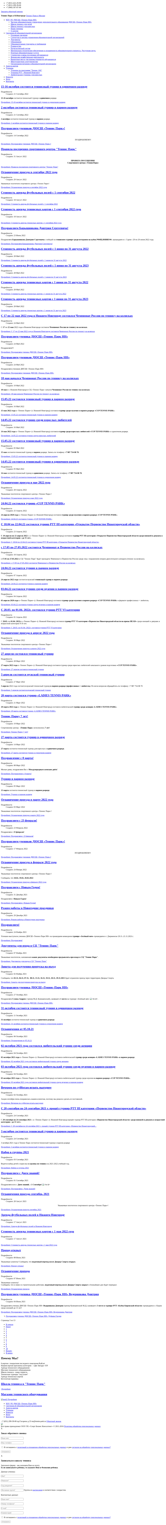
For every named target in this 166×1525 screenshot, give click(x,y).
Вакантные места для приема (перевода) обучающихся (33, 59)
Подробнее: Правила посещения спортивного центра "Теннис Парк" (29, 167)
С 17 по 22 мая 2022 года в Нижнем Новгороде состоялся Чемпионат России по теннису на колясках (67, 315)
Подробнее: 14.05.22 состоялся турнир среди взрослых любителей (28, 436)
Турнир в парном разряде (18, 778)
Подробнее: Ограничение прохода (15, 1289)
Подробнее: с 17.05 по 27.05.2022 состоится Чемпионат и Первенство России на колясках (38, 563)
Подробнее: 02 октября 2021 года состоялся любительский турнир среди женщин (35, 1061)
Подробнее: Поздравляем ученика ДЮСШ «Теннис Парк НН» (27, 352)
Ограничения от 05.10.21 (17, 1029)
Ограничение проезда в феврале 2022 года (29, 862)
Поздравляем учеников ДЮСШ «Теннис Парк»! (33, 128)
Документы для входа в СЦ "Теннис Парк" (29, 945)
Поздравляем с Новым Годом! (20, 887)
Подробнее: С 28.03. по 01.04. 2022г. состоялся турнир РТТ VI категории (31, 628)
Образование (16, 42)
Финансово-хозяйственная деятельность (27, 57)
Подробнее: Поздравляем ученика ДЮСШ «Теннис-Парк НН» (27, 1003)
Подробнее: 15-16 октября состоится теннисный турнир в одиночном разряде (33, 102)
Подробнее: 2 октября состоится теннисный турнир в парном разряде (30, 123)
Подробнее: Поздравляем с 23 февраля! (17, 836)
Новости (9, 77)
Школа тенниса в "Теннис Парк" (23, 1383)
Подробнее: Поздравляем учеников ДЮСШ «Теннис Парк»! (26, 144)
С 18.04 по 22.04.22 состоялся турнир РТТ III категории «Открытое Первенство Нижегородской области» (70, 524)
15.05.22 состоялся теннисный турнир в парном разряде (38, 399)
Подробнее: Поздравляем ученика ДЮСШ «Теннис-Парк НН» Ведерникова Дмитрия (36, 1312)
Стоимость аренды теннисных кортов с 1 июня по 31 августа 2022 (44, 282)
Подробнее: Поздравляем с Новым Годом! (18, 903)
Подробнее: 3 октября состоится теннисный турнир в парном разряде (30, 1147)
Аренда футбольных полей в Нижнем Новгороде (33, 1214)
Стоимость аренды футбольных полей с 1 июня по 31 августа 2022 (45, 248)
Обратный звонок (53, 1421)
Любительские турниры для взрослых (26, 75)
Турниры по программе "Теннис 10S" (26, 70)
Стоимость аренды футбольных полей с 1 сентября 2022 (38, 192)
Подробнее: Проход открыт (12, 1266)
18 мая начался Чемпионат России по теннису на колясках (40, 378)
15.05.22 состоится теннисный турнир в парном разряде (38, 440)
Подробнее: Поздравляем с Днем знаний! (18, 1189)
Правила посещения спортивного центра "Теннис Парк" (39, 149)
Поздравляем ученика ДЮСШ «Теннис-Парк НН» (34, 987)
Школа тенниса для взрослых (23, 26)
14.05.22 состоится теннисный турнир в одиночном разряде (40, 461)
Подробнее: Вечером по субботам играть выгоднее (22, 1103)
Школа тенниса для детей (21, 24)
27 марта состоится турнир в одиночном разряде (33, 737)
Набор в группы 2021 (15, 1152)
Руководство (16, 46)
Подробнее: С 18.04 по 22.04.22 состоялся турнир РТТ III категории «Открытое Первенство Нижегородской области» (50, 542)
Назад (8, 1327)
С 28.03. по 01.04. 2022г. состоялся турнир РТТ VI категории (40, 609)
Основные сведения (19, 35)
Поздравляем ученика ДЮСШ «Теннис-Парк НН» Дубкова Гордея (33, 1316)
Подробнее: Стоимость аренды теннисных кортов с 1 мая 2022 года (29, 1245)
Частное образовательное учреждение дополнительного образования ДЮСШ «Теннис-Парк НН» (51, 22)
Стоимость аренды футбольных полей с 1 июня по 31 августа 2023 (45, 265)
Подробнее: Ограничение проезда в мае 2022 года (22, 498)
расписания (37, 1490)
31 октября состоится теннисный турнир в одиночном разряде (42, 1008)
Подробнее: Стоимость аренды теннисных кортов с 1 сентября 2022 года (31, 223)
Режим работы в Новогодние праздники (27, 908)
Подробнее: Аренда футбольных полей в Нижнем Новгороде (26, 1226)
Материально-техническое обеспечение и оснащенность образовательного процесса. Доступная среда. (53, 51)
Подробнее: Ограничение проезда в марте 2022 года (22, 815)
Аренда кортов (12, 66)
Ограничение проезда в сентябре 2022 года (29, 172)
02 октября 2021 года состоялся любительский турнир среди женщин (46, 1045)
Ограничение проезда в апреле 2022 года (28, 632)
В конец (9, 1353)
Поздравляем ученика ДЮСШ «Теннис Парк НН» (34, 336)
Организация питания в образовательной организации (33, 64)
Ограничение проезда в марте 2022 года (27, 799)
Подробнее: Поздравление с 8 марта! (16, 774)
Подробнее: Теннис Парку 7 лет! (14, 732)
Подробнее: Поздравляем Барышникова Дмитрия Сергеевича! (26, 244)
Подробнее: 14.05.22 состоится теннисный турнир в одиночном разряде (31, 477)
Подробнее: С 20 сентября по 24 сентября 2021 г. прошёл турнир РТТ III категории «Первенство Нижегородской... (48, 1126)
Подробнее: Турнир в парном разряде (16, 794)
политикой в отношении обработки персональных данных (41, 1447)
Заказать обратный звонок (12, 11)
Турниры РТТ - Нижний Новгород (25, 73)
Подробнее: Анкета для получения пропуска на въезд (23, 982)
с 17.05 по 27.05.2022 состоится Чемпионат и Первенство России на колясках (51, 547)
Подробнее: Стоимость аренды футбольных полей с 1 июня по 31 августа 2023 (34, 277)
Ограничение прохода (15, 1271)
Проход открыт (11, 1250)
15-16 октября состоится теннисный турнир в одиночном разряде (44, 86)
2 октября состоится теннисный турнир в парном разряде (39, 107)
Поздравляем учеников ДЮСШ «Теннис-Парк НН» (35, 357)
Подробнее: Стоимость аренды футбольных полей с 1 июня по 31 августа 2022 (34, 260)
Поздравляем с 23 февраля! (19, 820)
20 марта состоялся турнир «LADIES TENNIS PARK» (36, 695)
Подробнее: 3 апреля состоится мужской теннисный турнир (26, 690)
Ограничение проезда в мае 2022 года (25, 482)
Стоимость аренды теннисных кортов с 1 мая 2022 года (37, 1231)
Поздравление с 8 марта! (17, 758)
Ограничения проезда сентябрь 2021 (25, 1194)
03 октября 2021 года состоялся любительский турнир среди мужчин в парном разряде (58, 1066)
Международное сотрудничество (24, 62)
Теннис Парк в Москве (35, 16)
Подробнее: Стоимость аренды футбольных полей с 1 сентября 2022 (29, 204)
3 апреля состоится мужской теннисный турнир (33, 674)
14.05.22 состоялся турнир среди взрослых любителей (36, 420)
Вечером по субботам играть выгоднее (26, 1087)
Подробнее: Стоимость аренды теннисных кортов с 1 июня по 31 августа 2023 (33, 310)
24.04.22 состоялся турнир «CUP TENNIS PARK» (33, 503)
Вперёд (9, 1351)
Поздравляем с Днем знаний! (20, 1173)
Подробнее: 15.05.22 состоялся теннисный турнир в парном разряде (29, 415)
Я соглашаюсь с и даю (57, 1447)
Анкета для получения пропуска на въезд (28, 966)
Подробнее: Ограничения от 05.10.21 (16, 1040)
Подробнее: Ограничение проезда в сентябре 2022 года (24, 187)
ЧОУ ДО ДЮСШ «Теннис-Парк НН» (21, 20)
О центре (14, 31)
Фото (8, 79)
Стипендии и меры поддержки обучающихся (29, 55)
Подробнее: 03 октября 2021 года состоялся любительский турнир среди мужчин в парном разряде (42, 1082)
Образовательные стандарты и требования (28, 44)
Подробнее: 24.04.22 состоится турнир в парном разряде (24, 584)
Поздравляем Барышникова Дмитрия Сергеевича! (34, 228)
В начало (9, 1324)
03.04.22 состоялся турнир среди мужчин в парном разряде (39, 588)
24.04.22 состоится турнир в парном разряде (30, 568)
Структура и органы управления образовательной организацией (37, 37)
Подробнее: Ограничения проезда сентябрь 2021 (21, 1210)
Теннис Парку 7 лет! (14, 716)
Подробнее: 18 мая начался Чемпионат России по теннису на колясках (30, 394)
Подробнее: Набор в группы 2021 (15, 1168)
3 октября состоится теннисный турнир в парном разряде (39, 1131)
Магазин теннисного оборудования (24, 1394)
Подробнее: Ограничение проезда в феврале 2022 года (23, 882)
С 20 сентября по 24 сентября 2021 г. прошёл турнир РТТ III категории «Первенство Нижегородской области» (73, 1108)
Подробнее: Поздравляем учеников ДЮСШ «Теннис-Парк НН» (27, 373)
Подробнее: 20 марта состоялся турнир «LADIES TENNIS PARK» (28, 711)
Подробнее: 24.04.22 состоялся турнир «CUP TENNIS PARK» (26, 519)
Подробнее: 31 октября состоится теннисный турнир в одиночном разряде (32, 1024)
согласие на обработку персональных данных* (91, 1447)
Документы (15, 40)
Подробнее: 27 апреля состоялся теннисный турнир (22, 669)
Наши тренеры (17, 29)
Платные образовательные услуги (25, 53)
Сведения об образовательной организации (24, 33)
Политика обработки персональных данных (82, 1426)
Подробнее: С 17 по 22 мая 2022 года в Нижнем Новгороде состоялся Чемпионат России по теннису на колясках (48, 331)
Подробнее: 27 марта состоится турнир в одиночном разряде (26, 753)
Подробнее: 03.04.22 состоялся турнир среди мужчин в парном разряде (30, 605)
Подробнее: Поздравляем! (11, 940)
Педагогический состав (20, 48)
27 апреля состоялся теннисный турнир (27, 653)
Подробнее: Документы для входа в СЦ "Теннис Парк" (24, 961)
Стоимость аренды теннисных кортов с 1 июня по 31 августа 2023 (44, 299)
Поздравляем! (10, 924)
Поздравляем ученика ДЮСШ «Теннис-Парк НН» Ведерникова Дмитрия (50, 1294)
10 (7, 1349)
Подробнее (6, 1389)
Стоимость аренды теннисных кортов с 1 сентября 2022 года (41, 209)
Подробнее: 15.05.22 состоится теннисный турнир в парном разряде (29, 456)
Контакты (10, 81)
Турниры (9, 68)
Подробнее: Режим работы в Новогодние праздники (23, 920)
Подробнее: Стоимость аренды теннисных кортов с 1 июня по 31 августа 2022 (33, 294)
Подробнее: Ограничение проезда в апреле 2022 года (23, 649)
